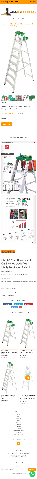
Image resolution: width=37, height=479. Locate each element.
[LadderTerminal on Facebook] (18, 444)
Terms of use (18, 422)
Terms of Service (18, 426)
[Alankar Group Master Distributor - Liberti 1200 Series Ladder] (18, 142)
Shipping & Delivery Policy (18, 430)
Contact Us (18, 432)
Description (14, 137)
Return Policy (18, 424)
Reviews (23, 137)
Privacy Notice (18, 418)
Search (18, 414)
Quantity (3, 118)
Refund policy (18, 428)
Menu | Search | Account (11, 2)
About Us (18, 416)
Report (18, 420)
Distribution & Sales (18, 434)
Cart (34, 2)
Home (5, 24)
